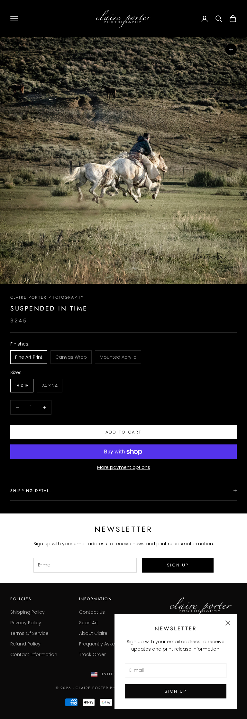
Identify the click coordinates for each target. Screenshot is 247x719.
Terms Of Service (29, 633)
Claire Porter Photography (47, 297)
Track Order (92, 654)
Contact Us (92, 612)
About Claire (93, 633)
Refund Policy (25, 644)
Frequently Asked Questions (111, 644)
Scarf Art (88, 622)
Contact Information (33, 654)
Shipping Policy (27, 612)
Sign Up (177, 565)
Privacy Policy (25, 622)
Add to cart (123, 432)
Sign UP (175, 691)
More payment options (123, 467)
